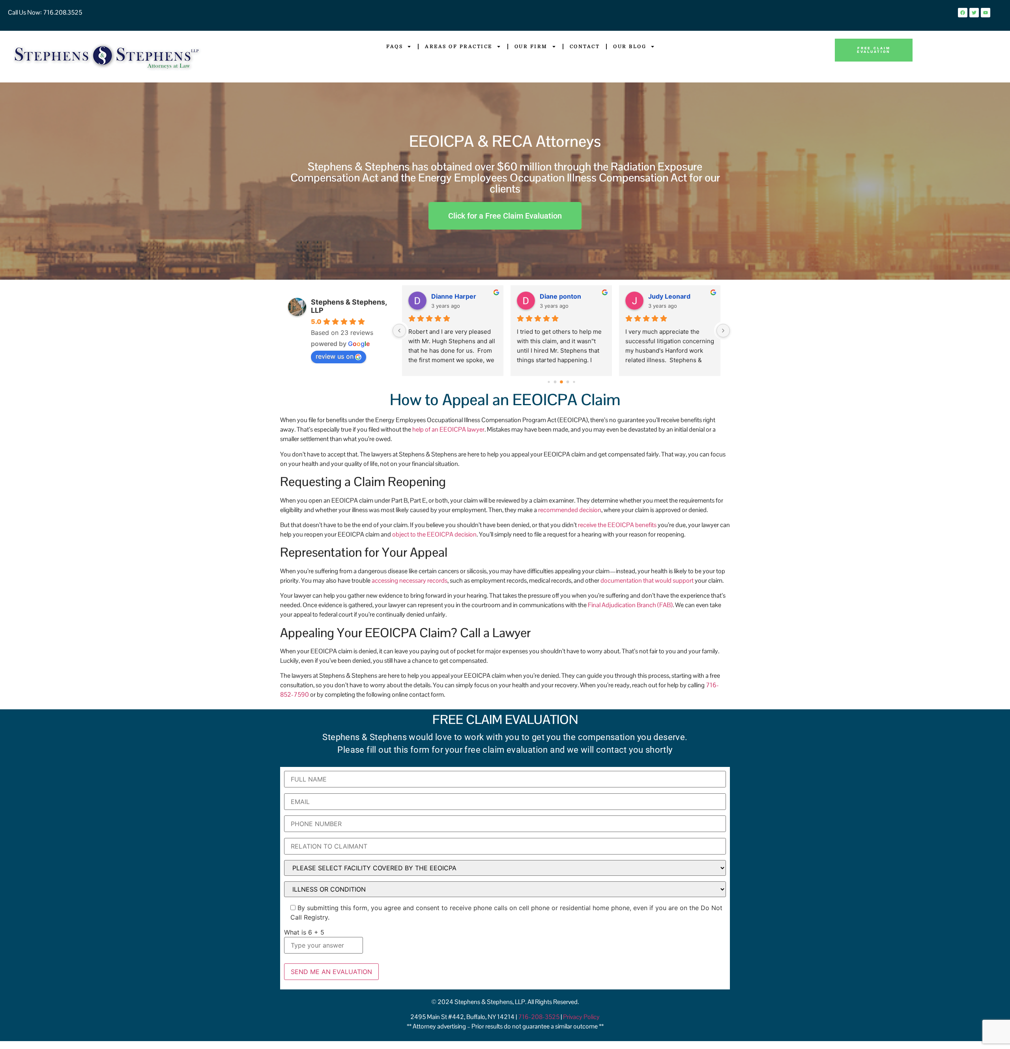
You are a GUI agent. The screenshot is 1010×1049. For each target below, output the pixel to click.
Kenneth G (447, 296)
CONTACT (585, 46)
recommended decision (569, 510)
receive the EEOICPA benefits (617, 525)
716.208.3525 (62, 12)
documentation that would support (647, 580)
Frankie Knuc (668, 296)
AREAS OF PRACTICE (458, 46)
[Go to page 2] (555, 382)
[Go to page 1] (549, 382)
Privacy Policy (581, 1017)
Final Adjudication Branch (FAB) (630, 605)
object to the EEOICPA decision (434, 534)
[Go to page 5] (574, 382)
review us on (335, 356)
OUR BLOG (629, 46)
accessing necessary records (409, 580)
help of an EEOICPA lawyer (448, 429)
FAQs (394, 46)
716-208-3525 (539, 1017)
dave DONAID (561, 296)
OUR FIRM (531, 46)
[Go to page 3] (561, 382)
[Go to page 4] (567, 382)
